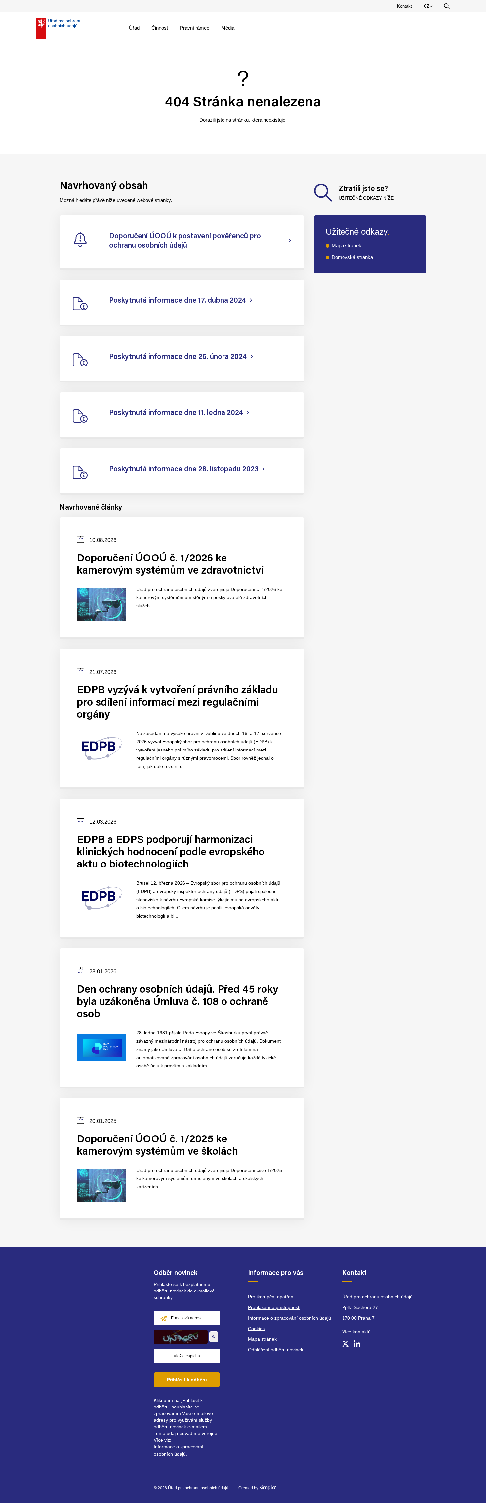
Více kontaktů (356, 1331)
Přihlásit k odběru (187, 1379)
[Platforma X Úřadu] (345, 1344)
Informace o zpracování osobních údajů (289, 1318)
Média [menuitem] (227, 28)
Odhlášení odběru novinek (275, 1349)
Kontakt (404, 6)
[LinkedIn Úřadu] (357, 1343)
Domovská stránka (352, 257)
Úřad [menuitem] (134, 28)
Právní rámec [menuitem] (194, 28)
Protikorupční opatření (271, 1296)
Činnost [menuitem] (159, 28)
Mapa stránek (346, 245)
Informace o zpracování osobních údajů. (178, 1450)
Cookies (256, 1328)
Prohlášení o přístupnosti (274, 1307)
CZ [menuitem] (429, 7)
